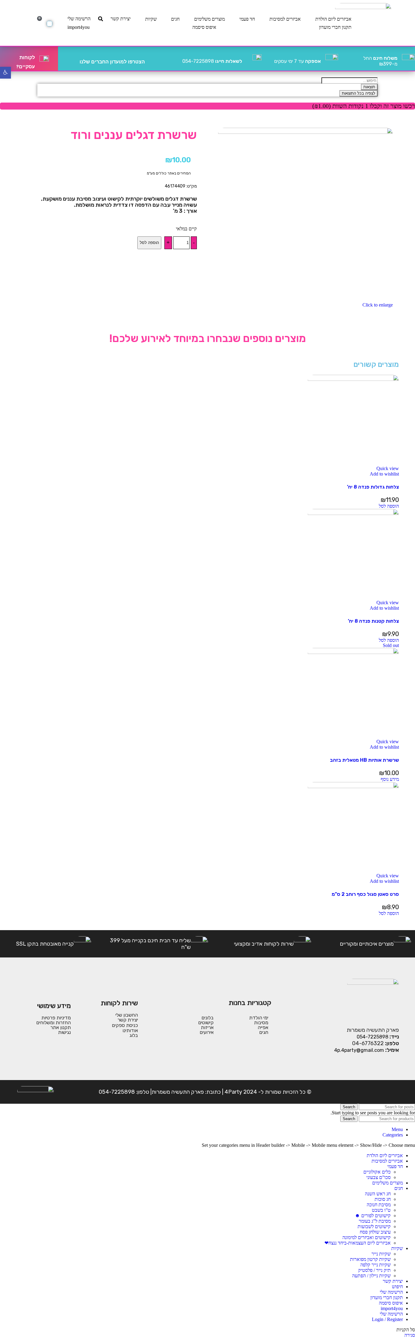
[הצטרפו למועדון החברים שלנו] (151, 58)
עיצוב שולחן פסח (375, 1232)
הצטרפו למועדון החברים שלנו (112, 61)
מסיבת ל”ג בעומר (375, 1221)
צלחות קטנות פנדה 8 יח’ (373, 621)
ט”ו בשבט (381, 1210)
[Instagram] (374, 1092)
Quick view (387, 468)
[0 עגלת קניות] (49, 23)
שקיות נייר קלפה (375, 1264)
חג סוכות (383, 1199)
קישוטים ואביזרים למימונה (366, 1237)
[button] (389, 506)
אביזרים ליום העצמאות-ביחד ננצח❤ (357, 1242)
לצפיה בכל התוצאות (358, 93)
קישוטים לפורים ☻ (373, 1215)
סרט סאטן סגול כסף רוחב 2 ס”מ (365, 894)
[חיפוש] (100, 19)
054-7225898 (212, 61)
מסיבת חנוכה (379, 1204)
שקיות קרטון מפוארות (370, 1259)
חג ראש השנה (378, 1193)
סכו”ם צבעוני (378, 1177)
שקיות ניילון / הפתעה (371, 1275)
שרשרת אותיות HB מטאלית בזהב (364, 760)
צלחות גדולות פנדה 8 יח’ (373, 487)
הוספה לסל (149, 242)
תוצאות (369, 87)
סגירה (409, 1335)
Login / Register (387, 1319)
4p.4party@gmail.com (359, 1050)
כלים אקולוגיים (377, 1171)
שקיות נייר (381, 1253)
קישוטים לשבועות (374, 1226)
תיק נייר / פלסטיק (374, 1270)
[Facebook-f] (393, 1092)
